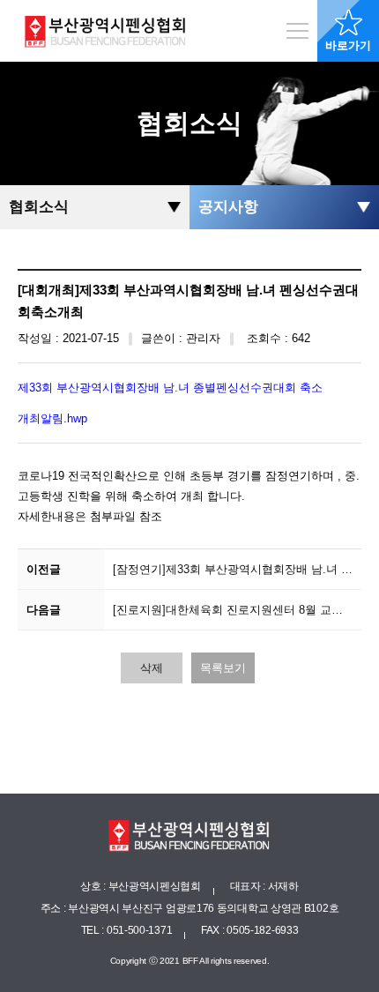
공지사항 (228, 206)
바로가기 (348, 45)
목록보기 (223, 668)
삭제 (151, 668)
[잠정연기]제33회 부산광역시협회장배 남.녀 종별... (237, 569)
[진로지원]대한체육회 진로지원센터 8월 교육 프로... (237, 609)
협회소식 (39, 206)
